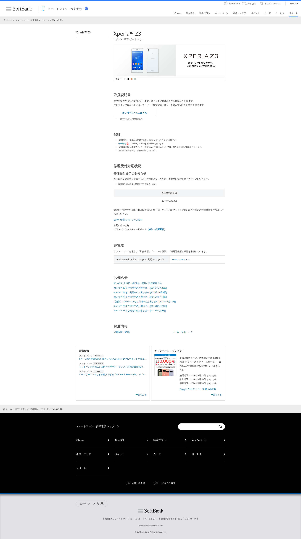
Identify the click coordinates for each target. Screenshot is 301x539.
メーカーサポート (181, 331)
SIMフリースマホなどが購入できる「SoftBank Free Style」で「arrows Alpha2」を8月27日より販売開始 (131, 374)
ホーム (9, 20)
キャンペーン (199, 440)
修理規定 (122, 143)
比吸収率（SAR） (122, 331)
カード (157, 454)
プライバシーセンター (132, 518)
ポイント (120, 454)
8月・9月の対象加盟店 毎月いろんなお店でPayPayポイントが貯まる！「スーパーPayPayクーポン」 (128, 358)
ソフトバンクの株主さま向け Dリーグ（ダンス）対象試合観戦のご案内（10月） (118, 366)
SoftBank (19, 8)
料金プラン (159, 440)
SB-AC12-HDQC (180, 259)
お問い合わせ (138, 483)
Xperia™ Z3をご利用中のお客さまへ (140, 287)
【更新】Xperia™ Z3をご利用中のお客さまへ (145, 301)
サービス (197, 454)
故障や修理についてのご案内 (128, 219)
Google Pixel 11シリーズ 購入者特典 (198, 389)
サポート (45, 20)
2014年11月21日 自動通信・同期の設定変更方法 (138, 283)
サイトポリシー (151, 518)
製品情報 (120, 440)
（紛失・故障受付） (156, 229)
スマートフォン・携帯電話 (27, 20)
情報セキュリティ (112, 518)
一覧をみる (141, 394)
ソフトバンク (150, 511)
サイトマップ (190, 518)
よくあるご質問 (167, 483)
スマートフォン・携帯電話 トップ (95, 426)
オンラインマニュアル (134, 112)
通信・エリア (83, 454)
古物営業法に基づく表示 (171, 518)
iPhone (80, 440)
